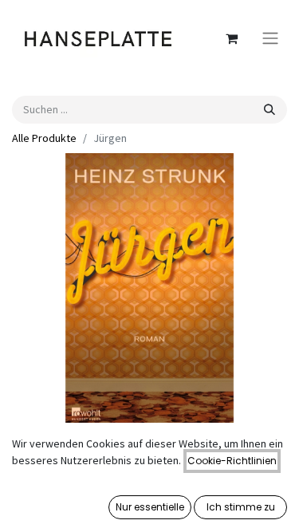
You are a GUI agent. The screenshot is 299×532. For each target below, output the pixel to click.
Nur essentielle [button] (150, 507)
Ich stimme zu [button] (241, 507)
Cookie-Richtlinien (232, 460)
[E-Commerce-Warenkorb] (231, 38)
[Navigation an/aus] (270, 39)
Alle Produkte (44, 138)
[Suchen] (269, 110)
